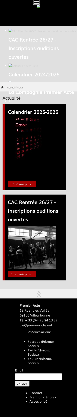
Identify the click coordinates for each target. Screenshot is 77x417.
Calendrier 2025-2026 (33, 111)
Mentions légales (43, 397)
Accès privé (38, 401)
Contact (36, 393)
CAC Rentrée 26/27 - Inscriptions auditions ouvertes (33, 210)
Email (19, 370)
